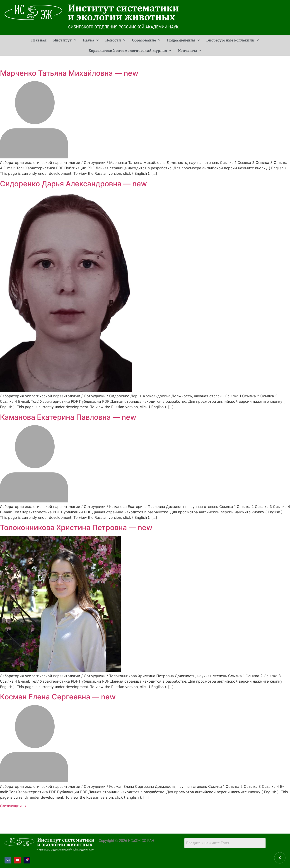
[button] (65, 40)
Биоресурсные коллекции (230, 40)
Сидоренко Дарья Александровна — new (73, 183)
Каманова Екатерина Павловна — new (68, 417)
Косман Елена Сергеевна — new (58, 696)
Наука (88, 40)
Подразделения (181, 40)
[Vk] (8, 860)
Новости (113, 40)
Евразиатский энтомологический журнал (128, 50)
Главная (38, 40)
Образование (144, 40)
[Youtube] (17, 860)
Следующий (13, 806)
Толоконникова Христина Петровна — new (76, 527)
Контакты (187, 50)
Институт (62, 40)
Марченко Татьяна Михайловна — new (69, 73)
